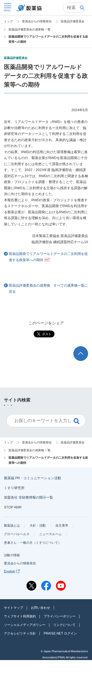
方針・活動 (38, 525)
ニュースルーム (50, 534)
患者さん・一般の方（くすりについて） (32, 542)
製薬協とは (12, 525)
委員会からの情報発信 (20, 563)
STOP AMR (13, 507)
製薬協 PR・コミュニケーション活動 (32, 478)
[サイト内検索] (74, 8)
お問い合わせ (40, 608)
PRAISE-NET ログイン (60, 633)
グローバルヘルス (16, 534)
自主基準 (61, 525)
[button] (7, 7)
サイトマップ (13, 608)
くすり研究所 (14, 488)
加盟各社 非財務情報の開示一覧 (28, 497)
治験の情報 (12, 555)
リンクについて (64, 625)
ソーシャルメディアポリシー (24, 625)
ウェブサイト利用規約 (20, 616)
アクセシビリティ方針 (20, 633)
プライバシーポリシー (60, 616)
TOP (85, 348)
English (9, 571)
